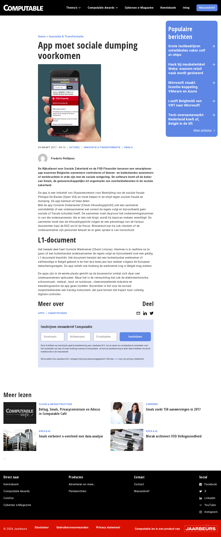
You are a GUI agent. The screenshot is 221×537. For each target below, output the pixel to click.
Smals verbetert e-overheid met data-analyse (71, 436)
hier (116, 359)
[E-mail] (138, 313)
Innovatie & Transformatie (66, 36)
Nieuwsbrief (142, 491)
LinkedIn (209, 498)
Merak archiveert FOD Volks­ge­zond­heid (173, 436)
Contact (139, 484)
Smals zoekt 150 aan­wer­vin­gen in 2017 (173, 409)
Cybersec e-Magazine (17, 505)
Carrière (152, 404)
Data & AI (44, 431)
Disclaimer (42, 527)
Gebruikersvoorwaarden (72, 527)
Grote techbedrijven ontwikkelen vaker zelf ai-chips (186, 50)
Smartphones (57, 313)
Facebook (210, 484)
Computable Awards (16, 491)
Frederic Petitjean (63, 158)
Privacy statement (108, 527)
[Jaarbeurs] (199, 528)
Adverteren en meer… (82, 484)
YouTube (210, 505)
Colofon (8, 498)
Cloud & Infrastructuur (55, 404)
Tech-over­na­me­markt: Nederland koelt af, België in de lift (186, 119)
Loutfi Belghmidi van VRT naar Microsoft (185, 103)
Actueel (74, 147)
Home (42, 36)
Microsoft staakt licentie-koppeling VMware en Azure (183, 87)
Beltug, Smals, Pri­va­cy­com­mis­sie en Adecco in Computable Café (69, 411)
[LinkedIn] (145, 313)
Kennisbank (11, 484)
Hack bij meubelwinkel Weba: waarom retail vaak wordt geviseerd (186, 68)
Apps (41, 313)
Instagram (211, 512)
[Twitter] (152, 313)
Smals (128, 147)
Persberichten (78, 491)
